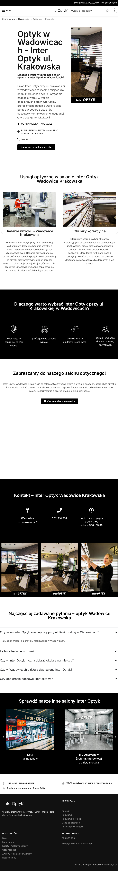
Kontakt (64, 821)
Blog (4, 848)
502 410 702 (27, 139)
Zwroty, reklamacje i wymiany (17, 864)
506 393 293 (67, 848)
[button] (114, 11)
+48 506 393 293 (109, 3)
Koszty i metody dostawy (15, 856)
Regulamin (66, 825)
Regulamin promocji (71, 829)
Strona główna (8, 19)
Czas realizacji (9, 860)
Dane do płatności (70, 833)
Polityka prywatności (71, 836)
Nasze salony (24, 19)
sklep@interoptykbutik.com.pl (76, 853)
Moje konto (8, 852)
